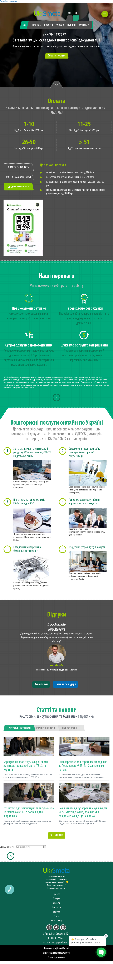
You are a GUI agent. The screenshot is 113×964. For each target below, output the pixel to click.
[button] (104, 14)
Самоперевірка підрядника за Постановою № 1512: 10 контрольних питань (83, 766)
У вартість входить (18, 167)
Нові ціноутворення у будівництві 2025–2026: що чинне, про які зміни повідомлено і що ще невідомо (83, 812)
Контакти (84, 25)
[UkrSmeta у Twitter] (56, 927)
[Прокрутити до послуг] (56, 397)
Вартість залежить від (18, 177)
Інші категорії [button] (69, 727)
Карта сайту (56, 920)
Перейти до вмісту (8, 1)
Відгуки (56, 911)
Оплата (60, 25)
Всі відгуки (41, 684)
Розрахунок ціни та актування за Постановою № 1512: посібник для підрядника (29, 812)
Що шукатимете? (7, 847)
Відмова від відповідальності (56, 952)
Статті (56, 916)
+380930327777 (54, 35)
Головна (25, 25)
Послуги (48, 25)
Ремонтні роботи (45, 727)
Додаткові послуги (18, 186)
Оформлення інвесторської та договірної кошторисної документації (84, 452)
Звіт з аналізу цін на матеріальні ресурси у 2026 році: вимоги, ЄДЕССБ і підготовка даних (32, 452)
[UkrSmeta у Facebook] (49, 927)
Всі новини (56, 835)
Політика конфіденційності (56, 948)
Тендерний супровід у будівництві (87, 547)
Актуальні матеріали (20, 727)
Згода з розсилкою (56, 957)
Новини (71, 25)
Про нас (36, 25)
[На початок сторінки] (10, 856)
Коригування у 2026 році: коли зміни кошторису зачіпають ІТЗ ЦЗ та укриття (26, 766)
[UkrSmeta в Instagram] (63, 927)
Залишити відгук (65, 684)
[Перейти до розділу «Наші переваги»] (56, 84)
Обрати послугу (56, 55)
